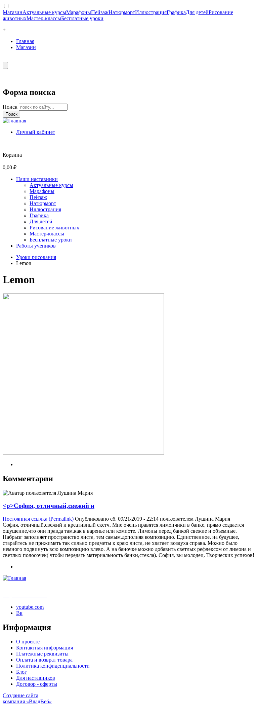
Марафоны (78, 12)
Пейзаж (100, 12)
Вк (19, 613)
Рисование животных (54, 227)
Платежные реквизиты (42, 654)
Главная (25, 41)
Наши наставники (37, 179)
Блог (21, 672)
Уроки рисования (36, 257)
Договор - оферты (36, 684)
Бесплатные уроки (82, 18)
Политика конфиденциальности (53, 666)
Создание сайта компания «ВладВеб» (27, 698)
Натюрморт (122, 12)
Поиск (11, 107)
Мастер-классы (44, 18)
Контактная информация (44, 647)
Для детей (197, 12)
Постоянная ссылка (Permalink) (38, 519)
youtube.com (30, 607)
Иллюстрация (151, 12)
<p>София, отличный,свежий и (48, 505)
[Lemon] (83, 453)
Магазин (13, 12)
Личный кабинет (35, 132)
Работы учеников (36, 246)
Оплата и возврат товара (44, 660)
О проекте (28, 641)
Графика (176, 12)
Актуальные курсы (44, 12)
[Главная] (14, 120)
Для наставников (35, 678)
